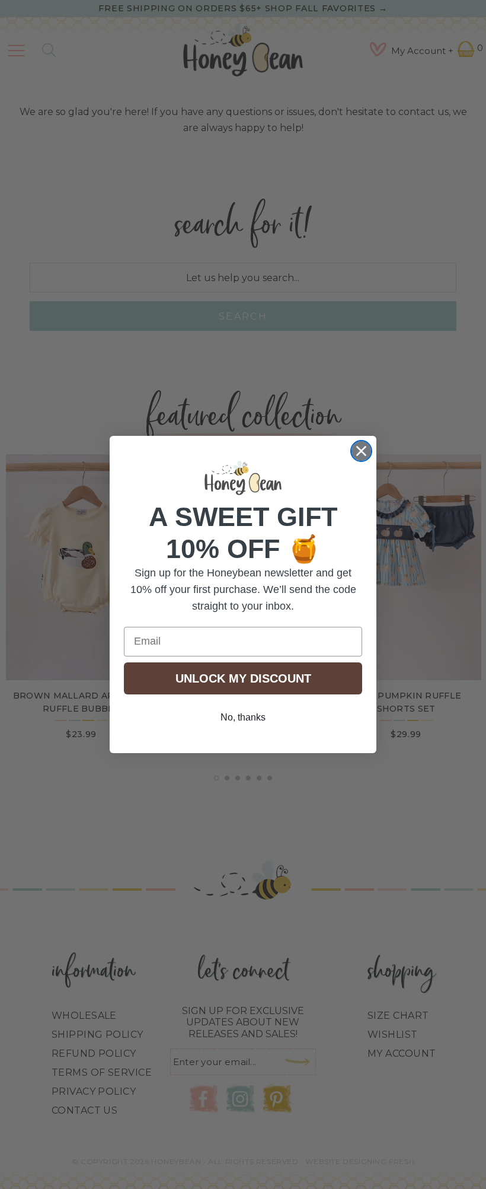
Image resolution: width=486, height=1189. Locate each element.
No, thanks (243, 717)
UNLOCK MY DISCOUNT (243, 678)
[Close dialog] (361, 451)
